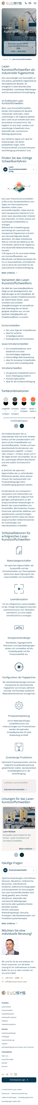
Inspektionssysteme (9, 1024)
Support (4, 1044)
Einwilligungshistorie (25, 1097)
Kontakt (4, 1063)
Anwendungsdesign (9, 1033)
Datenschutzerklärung (19, 1093)
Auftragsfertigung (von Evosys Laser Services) (18, 1047)
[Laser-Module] (19, 818)
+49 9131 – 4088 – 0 (13, 978)
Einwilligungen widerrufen (11, 1101)
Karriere (4, 1066)
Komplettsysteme (8, 1014)
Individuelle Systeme (9, 1017)
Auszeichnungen (8, 1059)
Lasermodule (6, 1007)
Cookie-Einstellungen (9, 1097)
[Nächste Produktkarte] (22, 855)
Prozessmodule (7, 1010)
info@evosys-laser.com (16, 981)
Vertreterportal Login (17, 1080)
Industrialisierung (8, 1040)
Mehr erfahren (8, 273)
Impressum (6, 1093)
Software (5, 1021)
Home (5, 59)
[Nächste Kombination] (22, 426)
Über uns (5, 1056)
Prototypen (5, 1037)
